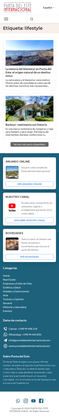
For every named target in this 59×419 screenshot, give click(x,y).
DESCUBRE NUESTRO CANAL (29, 220)
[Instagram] (25, 400)
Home (6, 275)
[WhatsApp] (18, 400)
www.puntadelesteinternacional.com (29, 345)
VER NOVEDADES (29, 256)
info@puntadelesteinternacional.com (29, 340)
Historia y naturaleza (14, 306)
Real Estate (9, 279)
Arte (5, 295)
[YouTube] (33, 400)
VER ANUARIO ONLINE (29, 184)
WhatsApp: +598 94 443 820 (25, 334)
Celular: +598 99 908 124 (23, 328)
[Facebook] (41, 400)
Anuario (7, 303)
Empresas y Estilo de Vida (17, 283)
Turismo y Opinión (13, 299)
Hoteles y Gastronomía (16, 291)
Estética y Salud (11, 287)
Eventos (7, 310)
